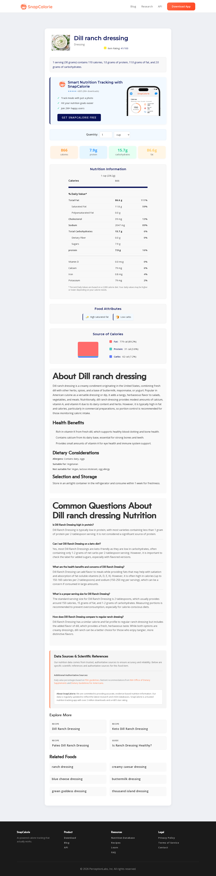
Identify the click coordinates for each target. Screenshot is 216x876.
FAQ (113, 852)
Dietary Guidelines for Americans (87, 683)
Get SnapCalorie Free (79, 117)
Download (70, 837)
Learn (114, 847)
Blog (133, 6)
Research (147, 6)
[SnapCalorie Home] (37, 6)
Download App (181, 6)
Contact (163, 847)
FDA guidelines (92, 680)
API (160, 6)
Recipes (116, 842)
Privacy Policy (166, 837)
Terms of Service (168, 842)
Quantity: (92, 134)
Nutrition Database (123, 837)
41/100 (124, 48)
